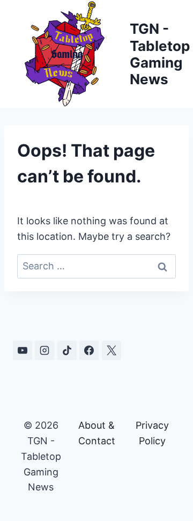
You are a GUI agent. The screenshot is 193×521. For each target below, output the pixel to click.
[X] (111, 350)
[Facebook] (89, 350)
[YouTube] (22, 350)
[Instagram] (44, 350)
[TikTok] (67, 350)
